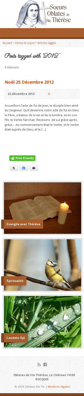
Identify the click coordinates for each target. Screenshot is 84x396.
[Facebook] (45, 364)
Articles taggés (47, 43)
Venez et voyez (25, 43)
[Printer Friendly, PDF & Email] (22, 159)
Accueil (7, 43)
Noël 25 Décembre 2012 (29, 82)
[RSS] (39, 364)
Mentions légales (59, 386)
